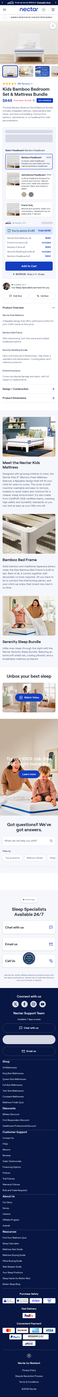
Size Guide (47, 131)
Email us (31, 1317)
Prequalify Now (44, 2)
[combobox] (29, 140)
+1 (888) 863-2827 (31, 1305)
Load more (29, 1073)
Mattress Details (35, 975)
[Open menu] (4, 10)
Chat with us (31, 1293)
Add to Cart (29, 265)
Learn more (29, 891)
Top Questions (12, 975)
